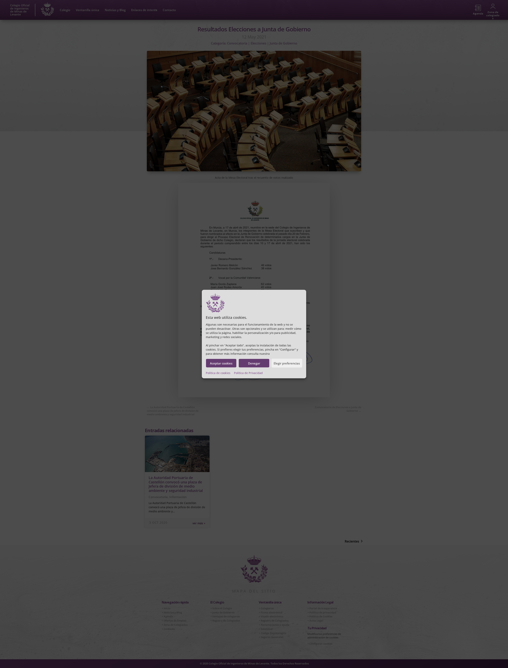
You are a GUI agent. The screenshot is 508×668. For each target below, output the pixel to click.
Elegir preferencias (287, 363)
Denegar (254, 363)
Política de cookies (218, 373)
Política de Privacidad (248, 373)
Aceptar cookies (221, 363)
